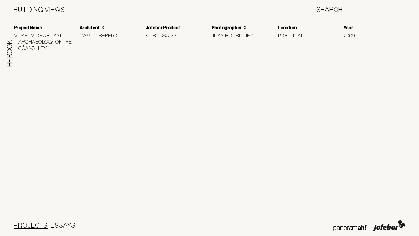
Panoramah (350, 228)
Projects (31, 225)
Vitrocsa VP (163, 35)
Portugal (293, 35)
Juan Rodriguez (234, 35)
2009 (351, 35)
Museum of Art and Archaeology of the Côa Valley (45, 42)
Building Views (39, 9)
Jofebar (389, 225)
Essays (63, 225)
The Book (9, 55)
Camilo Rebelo (100, 35)
